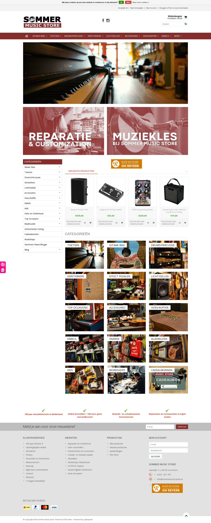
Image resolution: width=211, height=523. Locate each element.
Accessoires (131, 36)
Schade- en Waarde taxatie (80, 454)
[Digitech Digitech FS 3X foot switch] (111, 192)
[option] (79, 203)
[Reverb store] (168, 489)
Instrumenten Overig (34, 229)
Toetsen (54, 36)
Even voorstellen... (76, 447)
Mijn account (151, 8)
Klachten (30, 477)
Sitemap (29, 466)
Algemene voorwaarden (37, 469)
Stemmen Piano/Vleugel (36, 244)
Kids (26, 208)
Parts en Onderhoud (34, 213)
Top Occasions (31, 218)
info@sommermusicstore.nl (170, 479)
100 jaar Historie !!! (34, 443)
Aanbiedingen (116, 451)
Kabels (165, 36)
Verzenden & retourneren (37, 458)
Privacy (29, 454)
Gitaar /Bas (39, 36)
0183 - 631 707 (164, 474)
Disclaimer (31, 451)
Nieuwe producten (118, 447)
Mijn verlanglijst (136, 8)
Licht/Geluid (113, 36)
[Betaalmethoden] (26, 507)
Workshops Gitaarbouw (79, 462)
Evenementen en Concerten (81, 451)
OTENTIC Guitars (76, 466)
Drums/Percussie (73, 36)
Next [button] (186, 171)
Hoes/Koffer (150, 36)
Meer (177, 36)
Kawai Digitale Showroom (80, 469)
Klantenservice (32, 462)
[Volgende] (185, 74)
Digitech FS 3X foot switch (111, 209)
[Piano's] (105, 73)
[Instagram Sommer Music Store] (108, 21)
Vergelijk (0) (122, 8)
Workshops (30, 239)
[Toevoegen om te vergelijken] (85, 223)
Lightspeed (88, 519)
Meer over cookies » (141, 2)
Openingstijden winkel (36, 447)
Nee (128, 2)
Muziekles (72, 458)
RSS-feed (114, 454)
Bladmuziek (30, 223)
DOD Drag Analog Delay (142, 209)
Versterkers (94, 36)
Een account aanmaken (178, 8)
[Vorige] (25, 74)
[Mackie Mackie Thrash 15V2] (79, 192)
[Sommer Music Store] (42, 21)
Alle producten (116, 443)
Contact (29, 473)
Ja (121, 2)
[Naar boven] (186, 516)
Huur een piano (75, 473)
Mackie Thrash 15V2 (79, 209)
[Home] (26, 36)
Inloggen (163, 8)
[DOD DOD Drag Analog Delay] (142, 192)
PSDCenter (67, 519)
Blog (27, 249)
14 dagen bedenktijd (35, 481)
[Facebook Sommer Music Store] (103, 21)
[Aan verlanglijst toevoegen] (91, 223)
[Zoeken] (185, 24)
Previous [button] (184, 171)
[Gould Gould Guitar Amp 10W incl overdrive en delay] (174, 192)
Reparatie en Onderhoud (79, 443)
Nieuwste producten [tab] (81, 171)
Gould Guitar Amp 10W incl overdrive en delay (174, 210)
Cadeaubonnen (32, 234)
